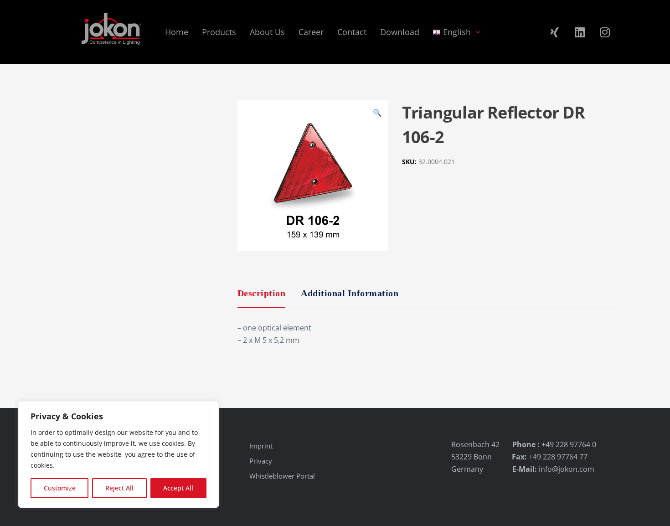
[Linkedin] (579, 32)
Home (176, 31)
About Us (267, 31)
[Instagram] (604, 32)
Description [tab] (261, 293)
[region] (118, 454)
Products (219, 31)
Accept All (178, 488)
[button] (377, 114)
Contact (351, 31)
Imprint (261, 445)
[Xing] (554, 32)
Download (399, 31)
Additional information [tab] (349, 293)
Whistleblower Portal (282, 475)
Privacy (260, 460)
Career (311, 31)
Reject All (119, 488)
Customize (60, 488)
